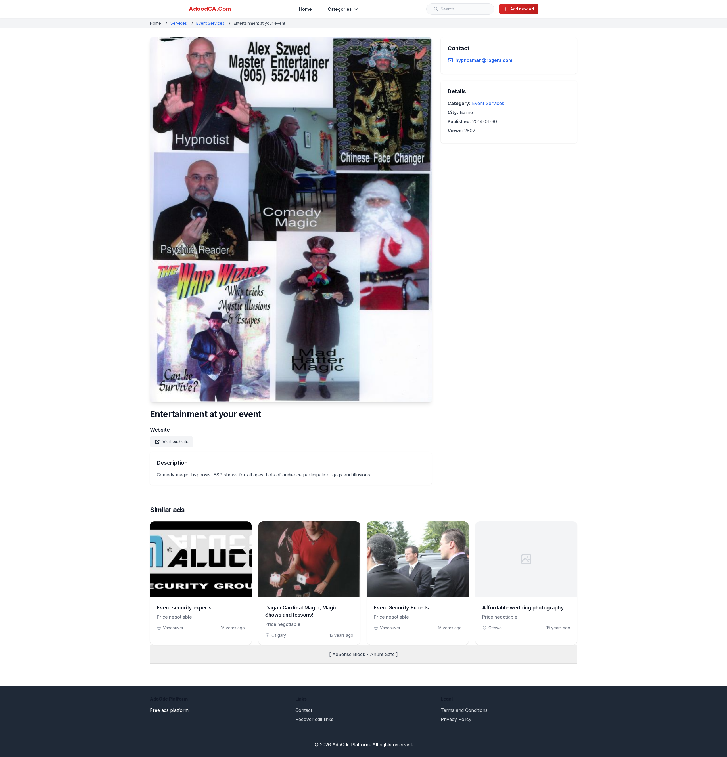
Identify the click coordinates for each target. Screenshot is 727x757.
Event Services (210, 23)
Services (178, 23)
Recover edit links (314, 719)
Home (305, 9)
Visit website (175, 442)
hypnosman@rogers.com (484, 60)
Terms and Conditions (464, 710)
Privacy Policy (456, 719)
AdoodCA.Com (210, 8)
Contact (303, 710)
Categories (340, 9)
